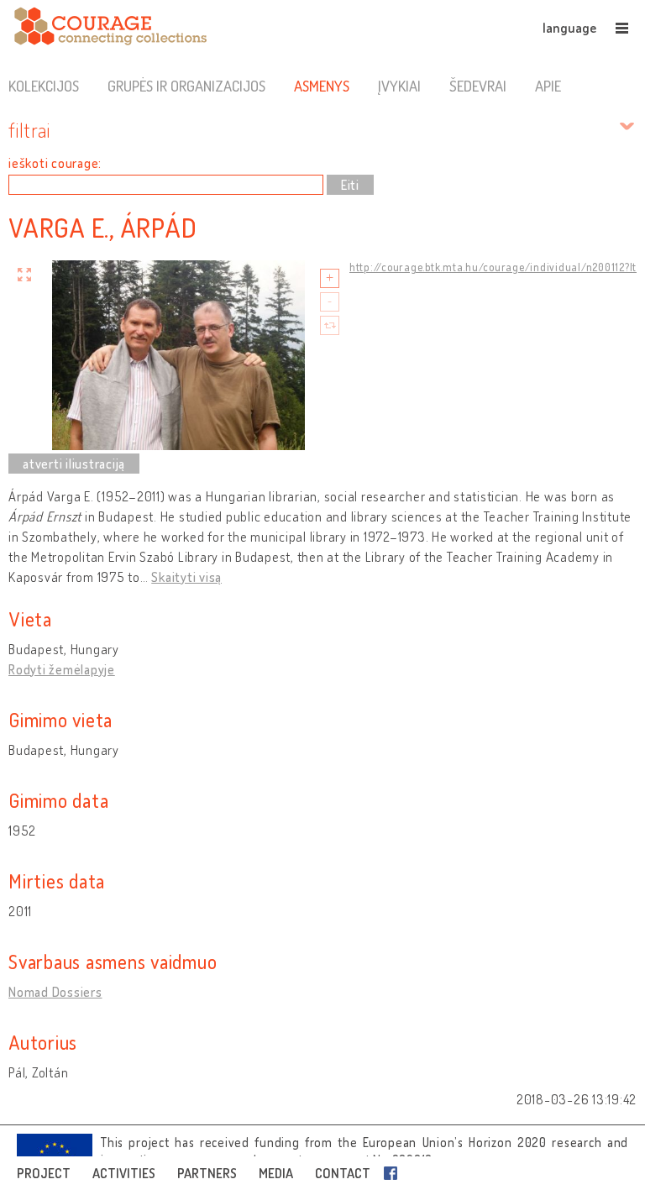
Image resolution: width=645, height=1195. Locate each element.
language (569, 27)
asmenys (321, 85)
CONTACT (342, 1173)
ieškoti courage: (55, 163)
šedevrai (477, 85)
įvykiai (399, 85)
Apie (548, 85)
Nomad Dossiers (55, 991)
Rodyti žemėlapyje (61, 669)
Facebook (394, 1173)
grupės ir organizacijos (186, 85)
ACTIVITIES (123, 1173)
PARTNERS (207, 1173)
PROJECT (44, 1173)
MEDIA (276, 1173)
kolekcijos (43, 85)
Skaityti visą (186, 577)
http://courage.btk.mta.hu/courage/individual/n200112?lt (493, 267)
